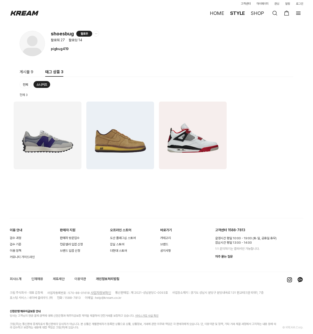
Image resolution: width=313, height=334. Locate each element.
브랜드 (164, 244)
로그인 (299, 3)
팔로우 (84, 33)
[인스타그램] (289, 280)
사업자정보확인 (100, 293)
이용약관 (80, 279)
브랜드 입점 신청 (70, 250)
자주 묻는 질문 (224, 256)
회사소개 (16, 279)
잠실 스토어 (117, 244)
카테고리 (165, 238)
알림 (287, 3)
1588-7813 (236, 230)
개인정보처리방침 (107, 279)
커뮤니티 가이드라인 (22, 257)
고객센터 (246, 3)
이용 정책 (15, 250)
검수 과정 (15, 238)
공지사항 (165, 250)
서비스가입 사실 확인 (146, 315)
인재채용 (37, 279)
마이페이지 (263, 3)
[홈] (24, 13)
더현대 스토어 (118, 250)
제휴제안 (59, 279)
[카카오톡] (300, 280)
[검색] (275, 13)
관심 (276, 3)
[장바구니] (286, 13)
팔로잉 (75, 40)
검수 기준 (15, 244)
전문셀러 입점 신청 (71, 244)
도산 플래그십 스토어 (123, 238)
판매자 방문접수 (69, 238)
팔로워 (58, 40)
